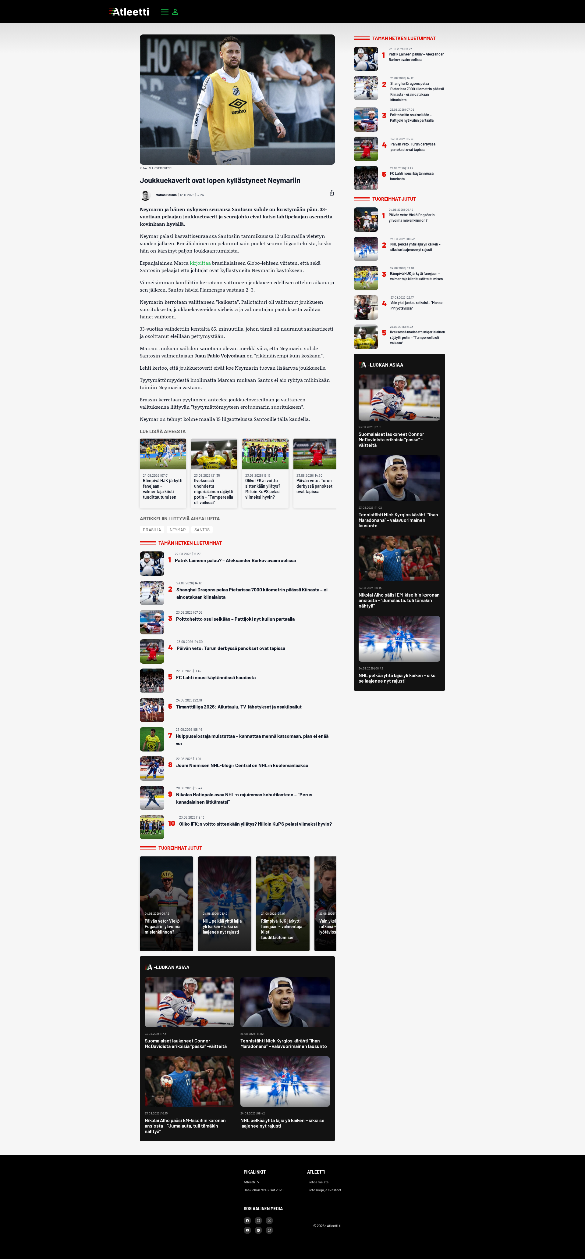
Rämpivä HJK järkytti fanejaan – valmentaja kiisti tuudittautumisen (163, 489)
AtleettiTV (251, 1182)
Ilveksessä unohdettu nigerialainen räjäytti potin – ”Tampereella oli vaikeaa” (213, 491)
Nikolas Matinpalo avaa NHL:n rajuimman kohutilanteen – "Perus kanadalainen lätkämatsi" (244, 798)
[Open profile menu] (175, 12)
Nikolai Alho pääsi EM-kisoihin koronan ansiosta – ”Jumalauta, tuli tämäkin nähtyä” (185, 1125)
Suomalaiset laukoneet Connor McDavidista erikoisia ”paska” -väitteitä (186, 1043)
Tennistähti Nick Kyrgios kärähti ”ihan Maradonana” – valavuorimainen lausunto (283, 1043)
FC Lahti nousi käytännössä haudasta (216, 677)
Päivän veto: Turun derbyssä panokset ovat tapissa (314, 486)
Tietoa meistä (317, 1182)
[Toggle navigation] (164, 12)
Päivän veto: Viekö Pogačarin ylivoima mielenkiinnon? (412, 217)
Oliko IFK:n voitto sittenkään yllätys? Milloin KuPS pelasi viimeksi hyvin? (263, 489)
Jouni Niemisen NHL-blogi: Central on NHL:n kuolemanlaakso (242, 765)
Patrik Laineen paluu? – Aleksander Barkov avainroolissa (235, 560)
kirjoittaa (200, 262)
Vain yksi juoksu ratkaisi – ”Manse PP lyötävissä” (416, 305)
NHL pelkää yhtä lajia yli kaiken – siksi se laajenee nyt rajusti (282, 1122)
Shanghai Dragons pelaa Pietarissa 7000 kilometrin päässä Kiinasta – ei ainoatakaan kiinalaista (252, 593)
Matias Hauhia (166, 195)
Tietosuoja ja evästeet (324, 1190)
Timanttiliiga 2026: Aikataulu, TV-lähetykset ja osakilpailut (239, 706)
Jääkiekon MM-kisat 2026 (263, 1190)
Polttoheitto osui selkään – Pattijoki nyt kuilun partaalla (235, 619)
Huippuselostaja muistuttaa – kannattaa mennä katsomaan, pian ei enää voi (252, 739)
